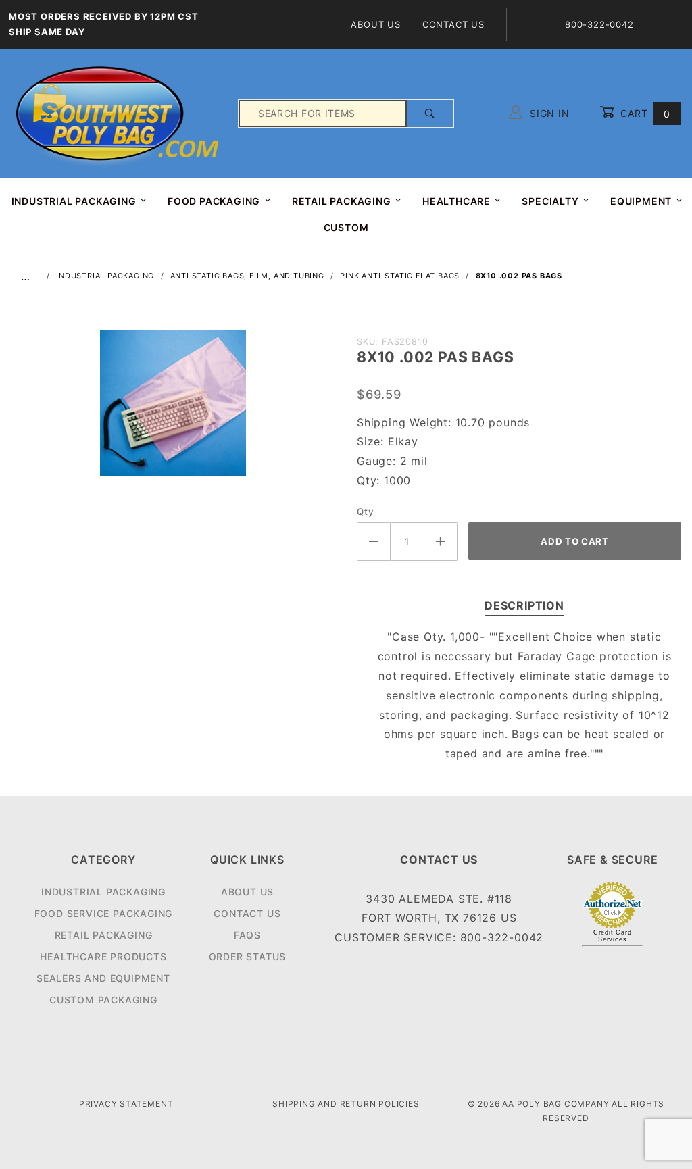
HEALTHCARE (456, 201)
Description (524, 605)
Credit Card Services (612, 936)
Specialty (550, 201)
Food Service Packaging (103, 913)
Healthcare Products (103, 956)
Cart (643, 113)
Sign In (547, 113)
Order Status (248, 956)
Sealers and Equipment (103, 978)
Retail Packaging (104, 935)
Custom (346, 227)
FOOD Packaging (214, 201)
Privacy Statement (126, 1104)
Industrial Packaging (103, 891)
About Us (375, 24)
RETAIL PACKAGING (341, 201)
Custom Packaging (103, 999)
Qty (365, 511)
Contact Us (453, 24)
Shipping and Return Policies (345, 1104)
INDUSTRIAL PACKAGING (74, 201)
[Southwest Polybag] (119, 112)
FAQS (247, 935)
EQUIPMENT (641, 201)
